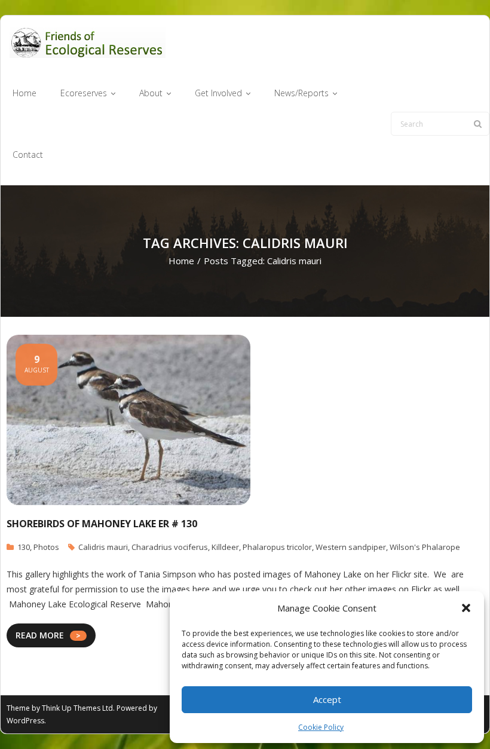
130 (23, 547)
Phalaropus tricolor (277, 547)
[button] (466, 608)
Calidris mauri (103, 547)
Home (181, 261)
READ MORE (40, 635)
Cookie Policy (321, 727)
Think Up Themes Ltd (77, 708)
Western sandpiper (351, 547)
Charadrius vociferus (169, 547)
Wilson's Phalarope (425, 547)
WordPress (25, 721)
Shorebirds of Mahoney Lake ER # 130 (102, 523)
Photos (46, 547)
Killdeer (225, 547)
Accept (327, 699)
